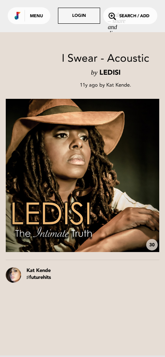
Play (82, 175)
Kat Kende (118, 85)
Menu (36, 16)
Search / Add (134, 16)
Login (79, 16)
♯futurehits (38, 277)
